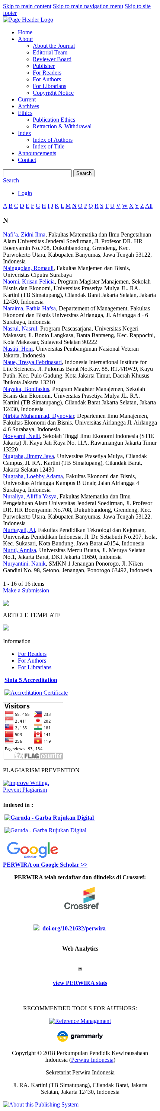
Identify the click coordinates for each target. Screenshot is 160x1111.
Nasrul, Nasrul (20, 328)
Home (25, 32)
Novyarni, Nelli (21, 436)
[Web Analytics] (80, 969)
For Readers (47, 72)
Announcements (37, 153)
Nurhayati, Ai (19, 530)
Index (24, 133)
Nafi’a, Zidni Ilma (24, 234)
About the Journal (54, 46)
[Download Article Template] (6, 628)
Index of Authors (53, 140)
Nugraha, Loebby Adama (33, 476)
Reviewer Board (52, 59)
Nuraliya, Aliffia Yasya (30, 496)
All (149, 206)
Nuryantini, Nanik (24, 563)
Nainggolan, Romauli (28, 268)
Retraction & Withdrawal (62, 126)
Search (84, 173)
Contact (27, 160)
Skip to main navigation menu (88, 6)
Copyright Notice (53, 93)
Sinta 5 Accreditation (30, 680)
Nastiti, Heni (18, 348)
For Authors (47, 79)
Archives (28, 106)
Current (27, 99)
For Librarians (49, 86)
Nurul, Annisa (19, 550)
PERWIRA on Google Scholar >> (45, 864)
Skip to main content (27, 6)
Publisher (44, 66)
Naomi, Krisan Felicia (29, 281)
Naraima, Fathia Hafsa (29, 308)
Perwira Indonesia (92, 1060)
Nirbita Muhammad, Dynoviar (38, 416)
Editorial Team (50, 52)
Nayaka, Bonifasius (26, 389)
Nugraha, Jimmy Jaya (28, 456)
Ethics (25, 113)
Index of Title (48, 146)
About (25, 39)
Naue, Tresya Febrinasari (32, 362)
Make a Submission (26, 590)
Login (25, 193)
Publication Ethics (54, 119)
